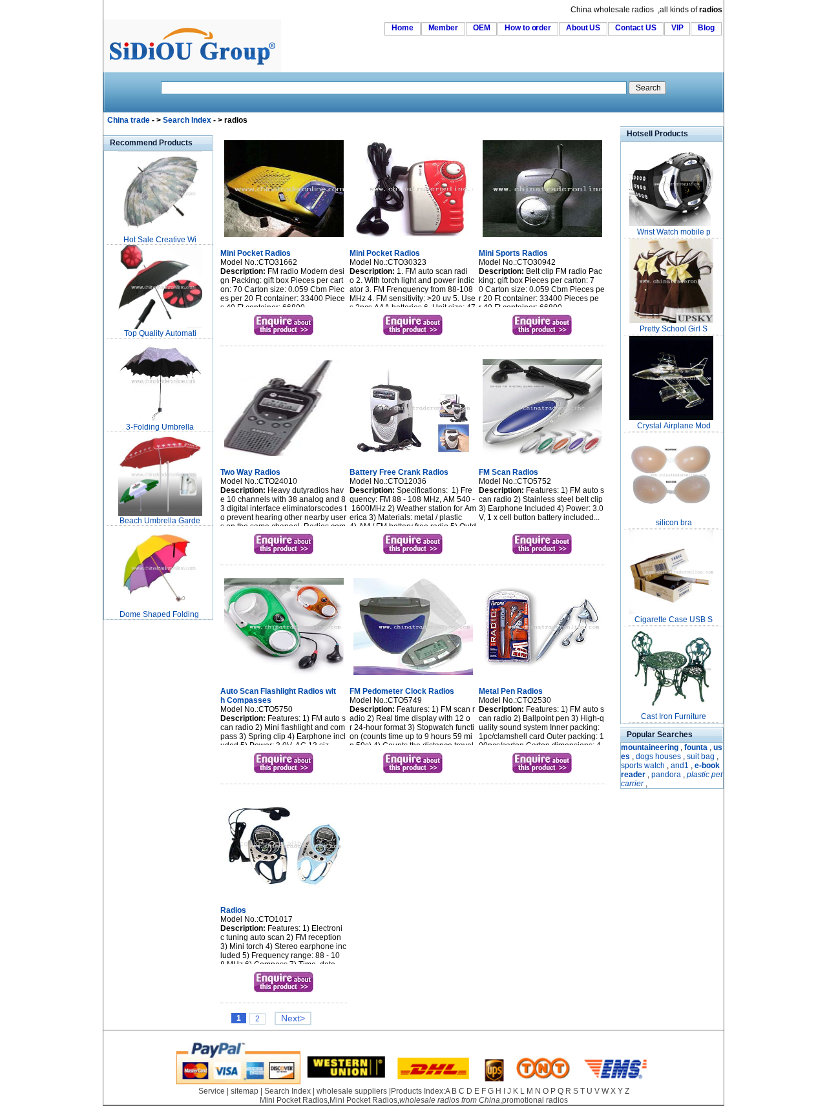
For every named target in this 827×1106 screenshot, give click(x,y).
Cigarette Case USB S (673, 619)
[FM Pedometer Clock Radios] (413, 676)
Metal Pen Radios (511, 691)
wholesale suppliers (352, 1091)
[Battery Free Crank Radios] (413, 457)
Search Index (187, 120)
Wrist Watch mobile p (674, 231)
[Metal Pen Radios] (542, 676)
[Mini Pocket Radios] (284, 238)
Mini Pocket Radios (255, 253)
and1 (680, 765)
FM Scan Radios (508, 472)
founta (695, 747)
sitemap (244, 1091)
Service (211, 1091)
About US (583, 27)
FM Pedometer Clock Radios (402, 691)
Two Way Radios (250, 472)
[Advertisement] (142, 816)
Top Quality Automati (160, 333)
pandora (666, 774)
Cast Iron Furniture (673, 716)
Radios (233, 910)
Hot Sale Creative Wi (159, 239)
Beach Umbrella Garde (160, 520)
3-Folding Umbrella (160, 427)
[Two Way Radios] (284, 457)
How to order (528, 27)
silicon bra (674, 522)
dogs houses (658, 756)
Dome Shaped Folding (160, 614)
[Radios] (284, 895)
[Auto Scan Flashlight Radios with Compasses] (284, 676)
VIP (677, 27)
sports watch (643, 765)
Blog (706, 27)
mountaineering (649, 747)
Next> (293, 1018)
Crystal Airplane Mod (674, 425)
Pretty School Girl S (673, 328)
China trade (128, 120)
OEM (481, 27)
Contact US (635, 27)
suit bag (701, 756)
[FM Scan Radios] (542, 457)
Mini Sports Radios (513, 253)
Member (443, 27)
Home (403, 27)
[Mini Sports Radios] (542, 238)
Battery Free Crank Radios (399, 472)
